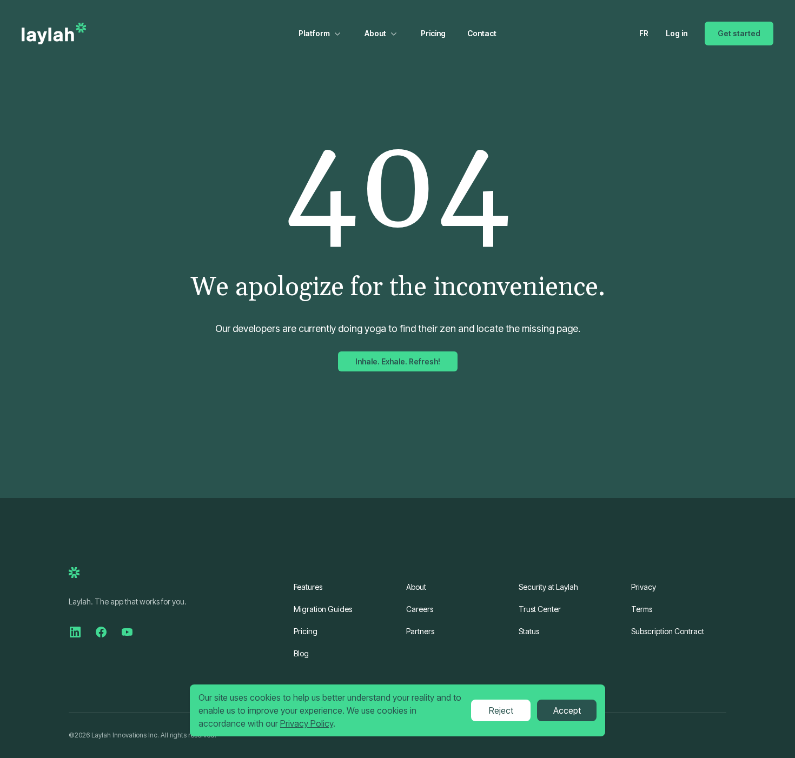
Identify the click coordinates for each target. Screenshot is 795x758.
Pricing (433, 33)
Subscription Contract (667, 631)
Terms (641, 609)
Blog (301, 653)
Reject (501, 710)
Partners (420, 631)
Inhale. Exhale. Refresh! (397, 361)
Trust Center (540, 609)
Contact (481, 33)
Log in (676, 33)
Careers (419, 609)
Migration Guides (323, 609)
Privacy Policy (306, 723)
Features (308, 586)
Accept (567, 710)
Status (529, 631)
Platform (314, 33)
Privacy (643, 586)
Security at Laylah (548, 586)
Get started (739, 33)
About (375, 33)
